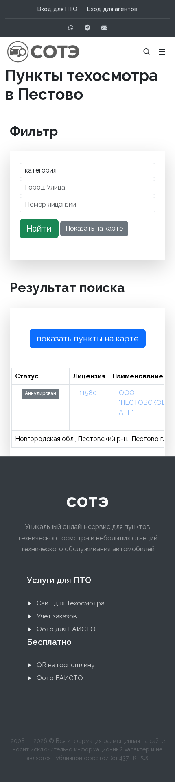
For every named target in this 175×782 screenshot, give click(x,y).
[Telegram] (87, 28)
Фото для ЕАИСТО (66, 629)
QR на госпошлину (66, 665)
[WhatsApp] (71, 28)
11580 (88, 393)
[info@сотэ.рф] (104, 28)
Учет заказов (57, 616)
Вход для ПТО (57, 9)
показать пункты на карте (88, 338)
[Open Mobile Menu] (162, 51)
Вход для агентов (112, 9)
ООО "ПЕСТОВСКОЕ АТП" (142, 402)
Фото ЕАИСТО (60, 678)
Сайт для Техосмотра (71, 603)
